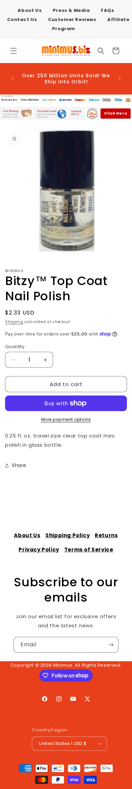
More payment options (66, 419)
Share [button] (19, 465)
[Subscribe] (110, 645)
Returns (106, 535)
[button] (13, 50)
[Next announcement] (119, 78)
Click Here (115, 113)
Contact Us (22, 19)
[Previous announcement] (12, 78)
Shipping (14, 321)
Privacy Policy (39, 549)
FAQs (107, 10)
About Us (30, 10)
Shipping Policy (67, 535)
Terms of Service (88, 549)
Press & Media (71, 10)
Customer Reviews (72, 19)
